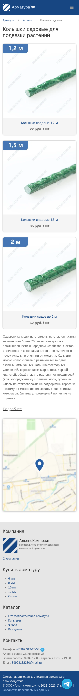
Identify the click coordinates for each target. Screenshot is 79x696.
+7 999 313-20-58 (28, 649)
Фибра (12, 625)
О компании (11, 558)
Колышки (14, 620)
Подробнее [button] (12, 409)
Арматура (21, 7)
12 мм (12, 591)
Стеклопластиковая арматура (28, 616)
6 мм (11, 578)
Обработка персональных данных (26, 690)
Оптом (12, 596)
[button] (32, 7)
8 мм (11, 583)
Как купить (15, 629)
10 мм (12, 587)
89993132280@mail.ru (27, 662)
